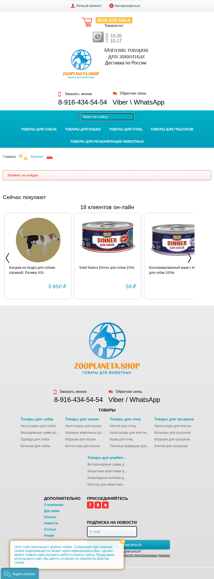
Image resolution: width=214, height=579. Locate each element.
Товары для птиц (125, 129)
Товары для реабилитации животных (107, 142)
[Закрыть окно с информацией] (122, 541)
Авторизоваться (127, 6)
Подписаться (128, 544)
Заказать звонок (78, 94)
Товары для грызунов (171, 129)
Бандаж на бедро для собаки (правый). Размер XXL (32, 270)
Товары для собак (39, 129)
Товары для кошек (83, 129)
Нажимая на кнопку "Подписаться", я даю (128, 553)
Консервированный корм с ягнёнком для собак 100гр (177, 270)
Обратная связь (133, 93)
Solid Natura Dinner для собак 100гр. (107, 268)
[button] (20, 573)
